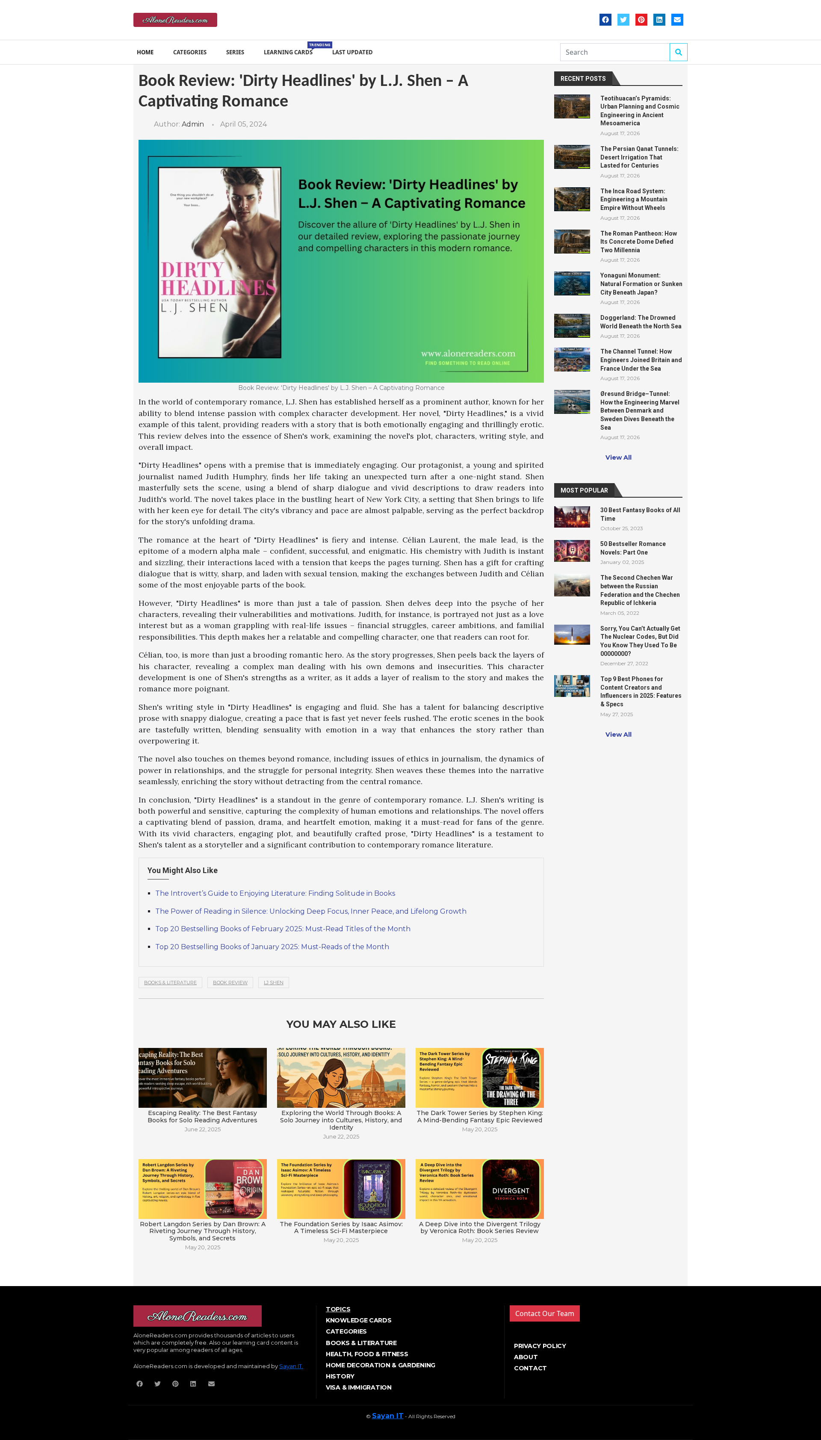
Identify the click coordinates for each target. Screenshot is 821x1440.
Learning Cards (290, 49)
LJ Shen (274, 983)
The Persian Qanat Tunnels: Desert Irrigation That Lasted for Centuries (639, 157)
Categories (190, 52)
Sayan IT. (291, 1366)
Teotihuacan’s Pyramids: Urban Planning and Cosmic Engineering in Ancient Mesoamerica (639, 111)
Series (235, 52)
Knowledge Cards (359, 1320)
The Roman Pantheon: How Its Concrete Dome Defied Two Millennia (638, 242)
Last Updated (352, 52)
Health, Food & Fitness (367, 1354)
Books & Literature (170, 983)
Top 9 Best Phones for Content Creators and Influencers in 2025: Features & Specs (641, 692)
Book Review (230, 983)
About (526, 1357)
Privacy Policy (540, 1346)
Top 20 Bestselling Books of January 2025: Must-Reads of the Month (272, 947)
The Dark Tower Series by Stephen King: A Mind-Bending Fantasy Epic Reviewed (479, 1116)
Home (145, 52)
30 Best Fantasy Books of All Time (640, 514)
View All (618, 457)
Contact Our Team (544, 1313)
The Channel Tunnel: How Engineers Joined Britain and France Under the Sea (641, 360)
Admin (193, 124)
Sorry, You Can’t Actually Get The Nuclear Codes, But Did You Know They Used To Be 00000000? (640, 641)
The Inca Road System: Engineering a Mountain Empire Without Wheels (633, 199)
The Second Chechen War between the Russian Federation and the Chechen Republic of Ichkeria (640, 590)
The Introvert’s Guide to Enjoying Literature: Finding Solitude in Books (275, 893)
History (340, 1376)
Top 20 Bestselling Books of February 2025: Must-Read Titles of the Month (282, 929)
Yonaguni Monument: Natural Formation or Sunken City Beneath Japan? (641, 283)
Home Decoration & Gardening (380, 1365)
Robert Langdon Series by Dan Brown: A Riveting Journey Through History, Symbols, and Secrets (203, 1231)
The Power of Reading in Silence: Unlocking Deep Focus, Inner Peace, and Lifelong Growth (311, 911)
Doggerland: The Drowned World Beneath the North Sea (641, 322)
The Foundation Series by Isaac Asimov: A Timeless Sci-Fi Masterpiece (341, 1227)
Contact (530, 1368)
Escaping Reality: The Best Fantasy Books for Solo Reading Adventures (202, 1116)
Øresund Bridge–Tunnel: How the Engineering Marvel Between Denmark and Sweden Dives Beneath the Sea (639, 410)
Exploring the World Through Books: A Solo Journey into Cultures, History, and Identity (341, 1120)
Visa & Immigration (359, 1387)
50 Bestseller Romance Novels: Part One (633, 548)
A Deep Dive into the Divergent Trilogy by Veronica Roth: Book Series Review (479, 1227)
